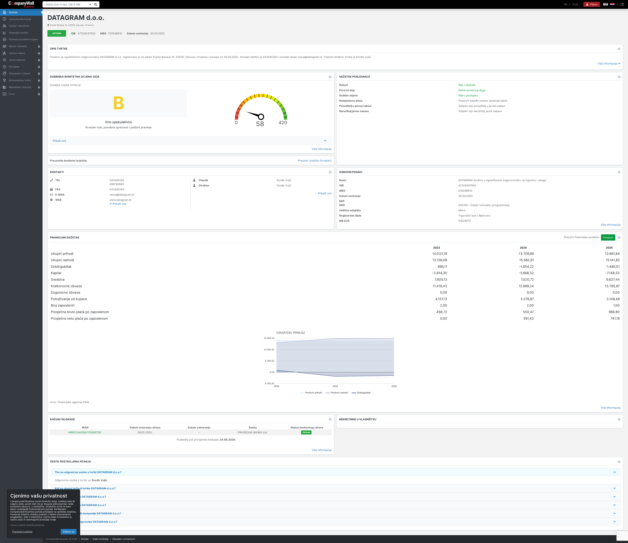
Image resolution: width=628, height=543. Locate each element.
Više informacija (608, 63)
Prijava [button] (593, 4)
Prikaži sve (119, 203)
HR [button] (566, 4)
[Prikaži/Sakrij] (90, 4)
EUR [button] (576, 4)
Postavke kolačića (22, 531)
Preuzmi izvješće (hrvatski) (314, 160)
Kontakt (85, 539)
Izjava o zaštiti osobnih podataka (27, 525)
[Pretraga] (95, 4)
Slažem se (69, 531)
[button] (610, 4)
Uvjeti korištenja (100, 539)
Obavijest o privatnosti (123, 539)
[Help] (622, 4)
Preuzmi (608, 237)
